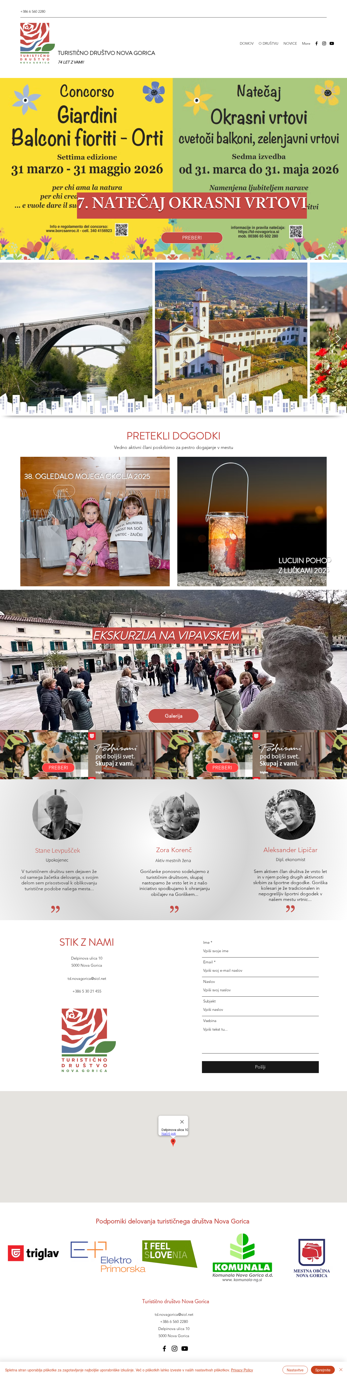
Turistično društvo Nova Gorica (175, 1301)
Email (208, 962)
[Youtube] (331, 43)
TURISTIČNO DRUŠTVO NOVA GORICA (106, 53)
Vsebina (209, 1021)
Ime (206, 942)
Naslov (209, 981)
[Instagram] (324, 43)
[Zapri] (341, 1370)
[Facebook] (316, 43)
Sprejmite (322, 1369)
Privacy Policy (242, 1369)
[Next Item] (338, 339)
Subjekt (209, 1001)
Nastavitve (295, 1369)
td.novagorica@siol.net (87, 978)
